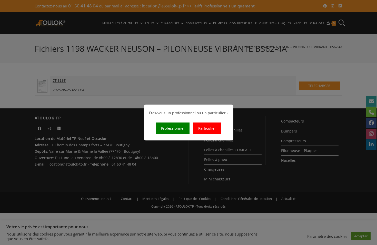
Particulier (207, 128)
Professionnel (172, 128)
